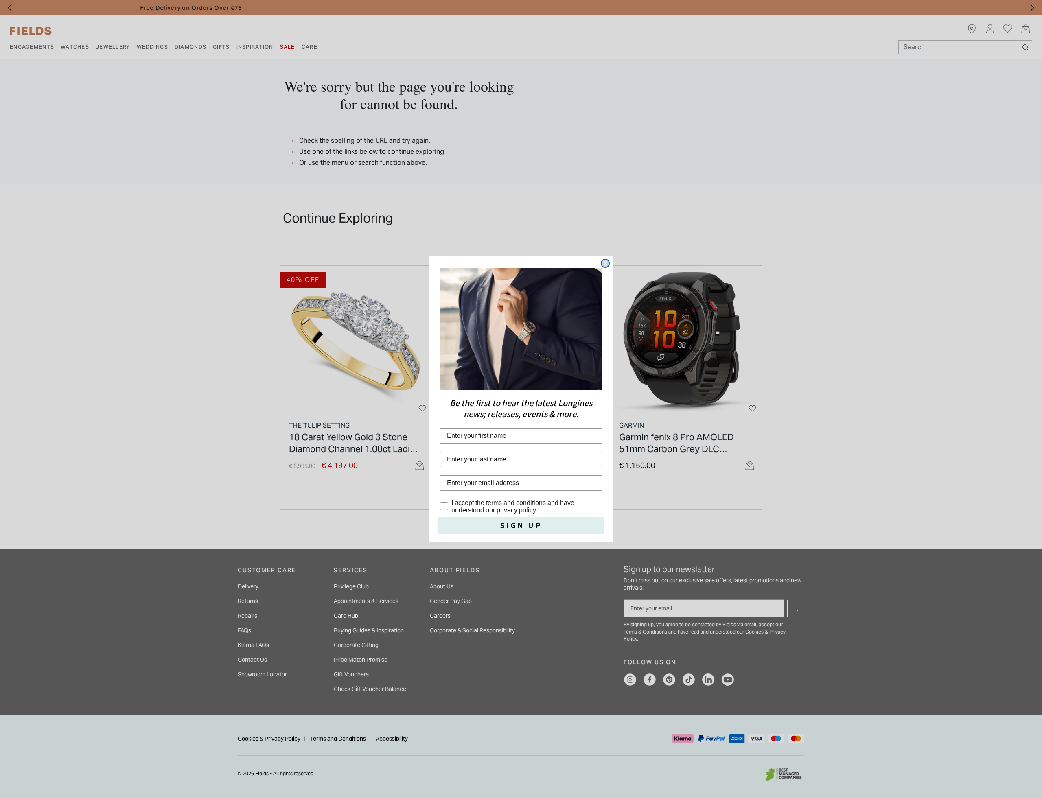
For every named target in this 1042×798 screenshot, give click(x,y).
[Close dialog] (605, 263)
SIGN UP (521, 525)
